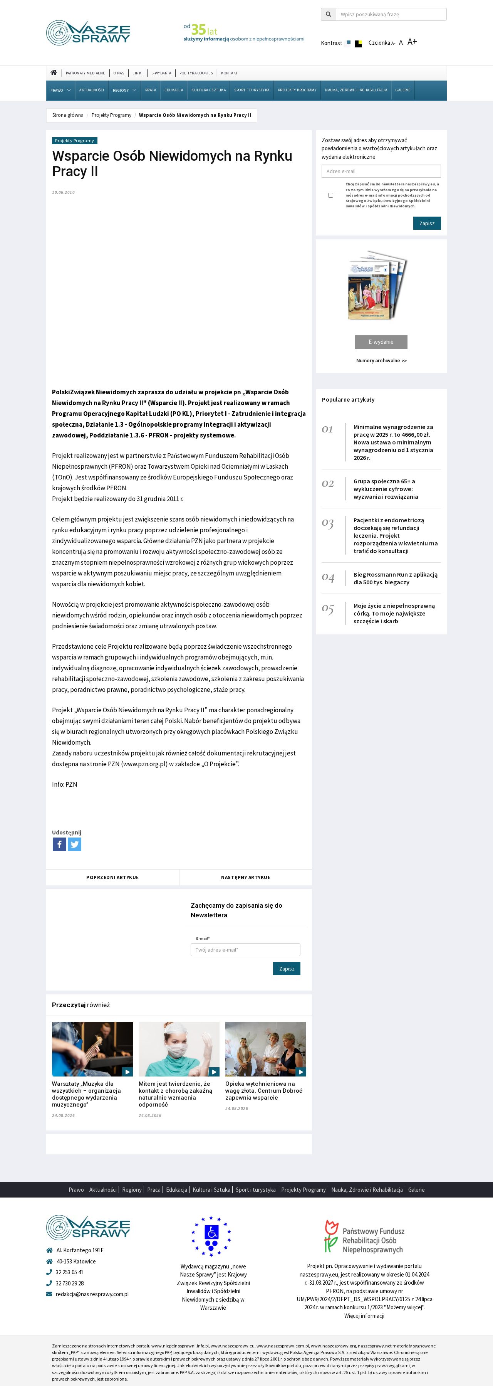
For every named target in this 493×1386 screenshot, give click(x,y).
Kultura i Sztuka (208, 90)
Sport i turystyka (252, 90)
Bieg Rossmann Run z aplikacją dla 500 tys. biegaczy (396, 578)
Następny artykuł (245, 877)
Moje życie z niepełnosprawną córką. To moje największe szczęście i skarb (394, 613)
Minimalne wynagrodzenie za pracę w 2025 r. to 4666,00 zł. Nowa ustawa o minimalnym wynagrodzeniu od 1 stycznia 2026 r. (393, 442)
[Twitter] (74, 844)
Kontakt (229, 73)
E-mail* (203, 938)
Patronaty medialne (85, 73)
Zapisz (287, 968)
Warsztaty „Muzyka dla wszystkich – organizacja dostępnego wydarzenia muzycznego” (86, 1094)
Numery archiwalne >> (381, 360)
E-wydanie (381, 341)
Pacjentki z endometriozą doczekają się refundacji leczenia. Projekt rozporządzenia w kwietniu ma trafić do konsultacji (396, 535)
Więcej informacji (364, 1315)
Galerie (403, 90)
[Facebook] (59, 844)
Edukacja (173, 90)
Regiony (121, 90)
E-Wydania (161, 73)
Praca (150, 90)
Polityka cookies (196, 73)
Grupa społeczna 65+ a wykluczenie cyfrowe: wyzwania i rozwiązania (386, 488)
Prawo (56, 90)
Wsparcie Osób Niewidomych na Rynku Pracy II (195, 115)
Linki (137, 73)
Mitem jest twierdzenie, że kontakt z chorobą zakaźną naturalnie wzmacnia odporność (175, 1094)
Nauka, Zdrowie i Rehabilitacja (356, 90)
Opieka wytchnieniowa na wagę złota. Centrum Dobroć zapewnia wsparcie (263, 1090)
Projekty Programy (297, 90)
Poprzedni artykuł (112, 877)
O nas (119, 73)
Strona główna (68, 115)
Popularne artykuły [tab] (348, 399)
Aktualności (91, 90)
